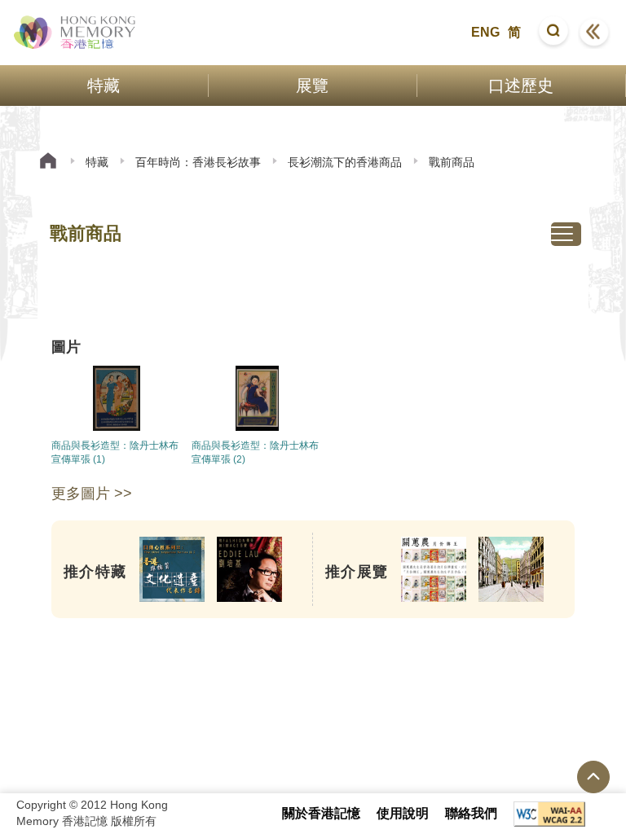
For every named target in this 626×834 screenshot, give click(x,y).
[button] (553, 32)
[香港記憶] (75, 32)
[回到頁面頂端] (593, 777)
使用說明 (403, 813)
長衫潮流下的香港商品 (345, 162)
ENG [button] (485, 32)
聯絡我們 (471, 813)
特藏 (97, 162)
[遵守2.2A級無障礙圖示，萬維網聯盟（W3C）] (549, 814)
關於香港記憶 (321, 813)
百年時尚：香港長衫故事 (198, 162)
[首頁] (48, 162)
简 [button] (514, 32)
